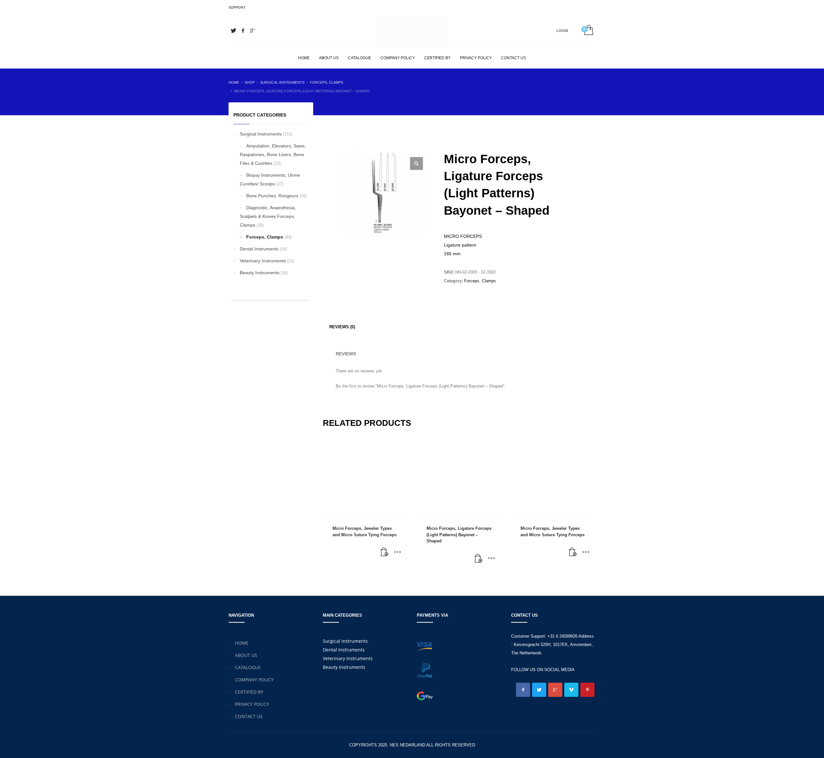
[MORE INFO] (397, 552)
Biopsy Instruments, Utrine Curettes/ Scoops (270, 179)
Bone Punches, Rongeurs (272, 195)
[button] (416, 163)
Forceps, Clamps (480, 280)
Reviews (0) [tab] (342, 326)
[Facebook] (243, 30)
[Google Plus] (253, 30)
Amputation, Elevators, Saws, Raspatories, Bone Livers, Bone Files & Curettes (273, 154)
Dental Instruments (259, 248)
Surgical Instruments (261, 133)
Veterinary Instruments (263, 260)
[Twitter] (233, 30)
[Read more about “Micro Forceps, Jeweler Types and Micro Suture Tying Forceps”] (384, 552)
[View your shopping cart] (588, 30)
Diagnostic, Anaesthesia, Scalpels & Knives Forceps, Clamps (268, 216)
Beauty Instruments (259, 272)
